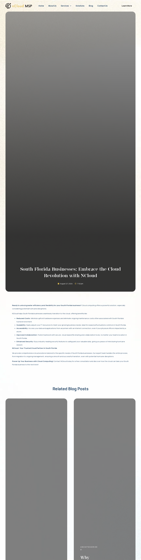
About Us (52, 6)
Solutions (80, 6)
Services (65, 6)
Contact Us (102, 6)
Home (41, 6)
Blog (91, 6)
